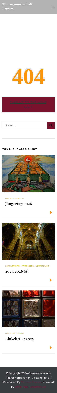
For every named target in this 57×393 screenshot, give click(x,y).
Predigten (28, 266)
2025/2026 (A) (16, 271)
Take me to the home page (28, 105)
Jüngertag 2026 (18, 203)
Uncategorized (14, 198)
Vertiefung (42, 266)
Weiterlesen (39, 212)
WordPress (21, 386)
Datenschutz (38, 386)
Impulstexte (12, 266)
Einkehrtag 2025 (19, 338)
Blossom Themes (31, 382)
